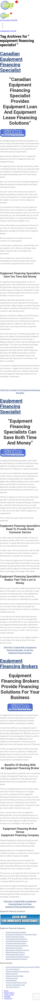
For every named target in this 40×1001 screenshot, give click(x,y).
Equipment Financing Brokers (19, 663)
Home (6, 24)
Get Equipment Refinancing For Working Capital (21, 934)
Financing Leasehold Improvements (17, 971)
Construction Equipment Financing (17, 946)
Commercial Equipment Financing (17, 941)
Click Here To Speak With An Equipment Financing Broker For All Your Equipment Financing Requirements (20, 904)
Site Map (7, 996)
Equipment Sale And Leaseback (16, 932)
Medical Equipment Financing (15, 952)
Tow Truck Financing (12, 969)
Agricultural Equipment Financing (16, 939)
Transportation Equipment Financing (17, 957)
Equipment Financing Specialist (11, 406)
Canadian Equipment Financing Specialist (11, 62)
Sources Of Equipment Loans (15, 985)
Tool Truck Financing (12, 987)
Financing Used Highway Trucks (16, 983)
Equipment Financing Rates (14, 976)
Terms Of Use (9, 995)
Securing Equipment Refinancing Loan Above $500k (22, 967)
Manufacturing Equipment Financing (17, 950)
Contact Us (8, 28)
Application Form (10, 26)
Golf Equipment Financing (14, 948)
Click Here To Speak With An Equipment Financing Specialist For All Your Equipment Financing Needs (20, 650)
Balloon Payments (12, 974)
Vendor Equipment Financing (15, 937)
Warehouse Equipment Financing (16, 959)
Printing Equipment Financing (15, 954)
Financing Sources (12, 978)
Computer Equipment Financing (16, 943)
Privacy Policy (9, 993)
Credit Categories (11, 980)
